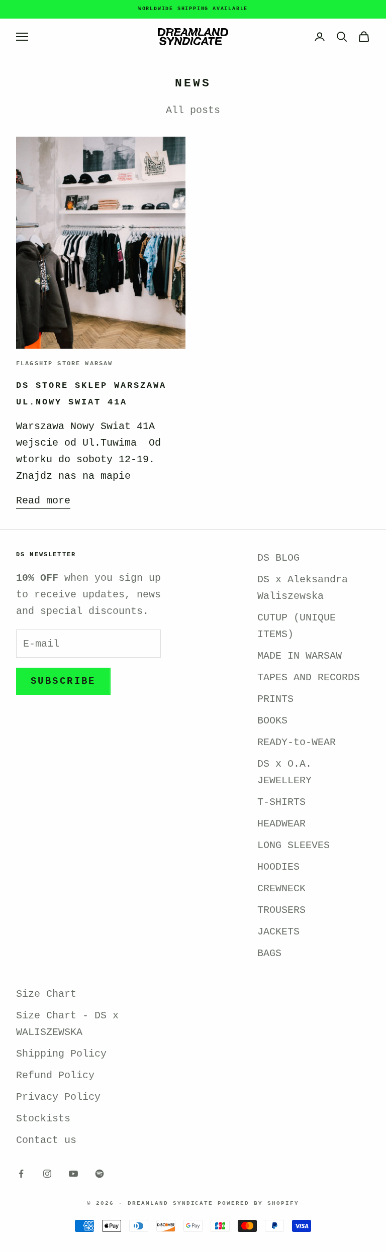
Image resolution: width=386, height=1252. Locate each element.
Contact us (46, 1140)
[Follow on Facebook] (21, 1174)
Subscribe (63, 681)
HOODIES (278, 867)
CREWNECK (281, 888)
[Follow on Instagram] (47, 1174)
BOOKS (272, 720)
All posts (193, 110)
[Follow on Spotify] (99, 1174)
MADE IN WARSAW (299, 656)
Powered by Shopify (258, 1203)
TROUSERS (281, 910)
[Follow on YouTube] (73, 1174)
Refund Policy (55, 1075)
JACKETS (278, 931)
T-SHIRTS (281, 802)
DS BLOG (278, 558)
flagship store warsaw (64, 363)
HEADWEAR (281, 823)
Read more (43, 500)
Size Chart (46, 994)
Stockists (43, 1118)
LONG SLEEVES (293, 845)
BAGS (269, 953)
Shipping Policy (61, 1054)
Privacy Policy (58, 1097)
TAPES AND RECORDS (308, 677)
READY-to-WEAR (296, 742)
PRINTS (275, 699)
